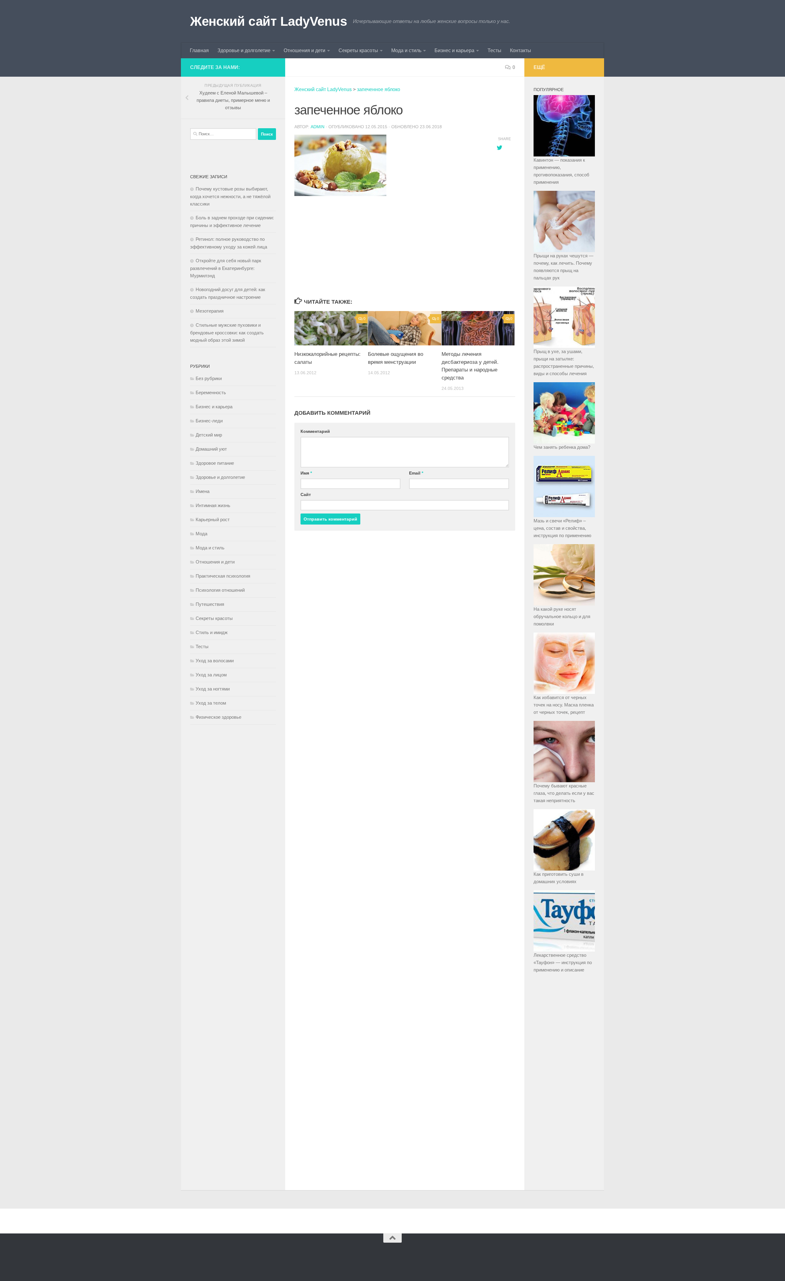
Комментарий (315, 431)
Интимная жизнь (213, 505)
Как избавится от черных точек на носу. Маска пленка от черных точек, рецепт (564, 705)
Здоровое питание (215, 463)
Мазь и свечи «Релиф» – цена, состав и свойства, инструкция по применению (562, 528)
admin (317, 126)
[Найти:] (223, 134)
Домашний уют (211, 449)
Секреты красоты (358, 50)
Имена (202, 491)
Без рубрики (209, 378)
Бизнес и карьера (454, 50)
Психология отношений (220, 590)
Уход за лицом (211, 674)
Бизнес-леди (209, 420)
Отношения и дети (304, 50)
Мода (201, 533)
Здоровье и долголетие (243, 50)
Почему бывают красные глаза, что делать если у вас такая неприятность (564, 793)
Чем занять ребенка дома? (562, 447)
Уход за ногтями (213, 688)
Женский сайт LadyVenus (268, 21)
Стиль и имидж (212, 632)
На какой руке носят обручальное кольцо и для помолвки (562, 616)
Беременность (211, 392)
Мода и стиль (406, 50)
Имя (306, 473)
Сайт (306, 494)
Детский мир (209, 434)
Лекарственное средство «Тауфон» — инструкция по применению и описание (563, 962)
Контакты (520, 50)
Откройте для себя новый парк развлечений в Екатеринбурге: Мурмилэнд (225, 268)
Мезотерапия (210, 311)
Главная (199, 50)
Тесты (494, 50)
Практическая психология (223, 576)
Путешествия (210, 604)
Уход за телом (211, 703)
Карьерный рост (213, 519)
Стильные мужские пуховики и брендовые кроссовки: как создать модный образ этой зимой (227, 332)
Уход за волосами (215, 660)
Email (416, 473)
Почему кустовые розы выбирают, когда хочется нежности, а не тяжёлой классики (230, 196)
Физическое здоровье (218, 717)
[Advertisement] (389, 247)
